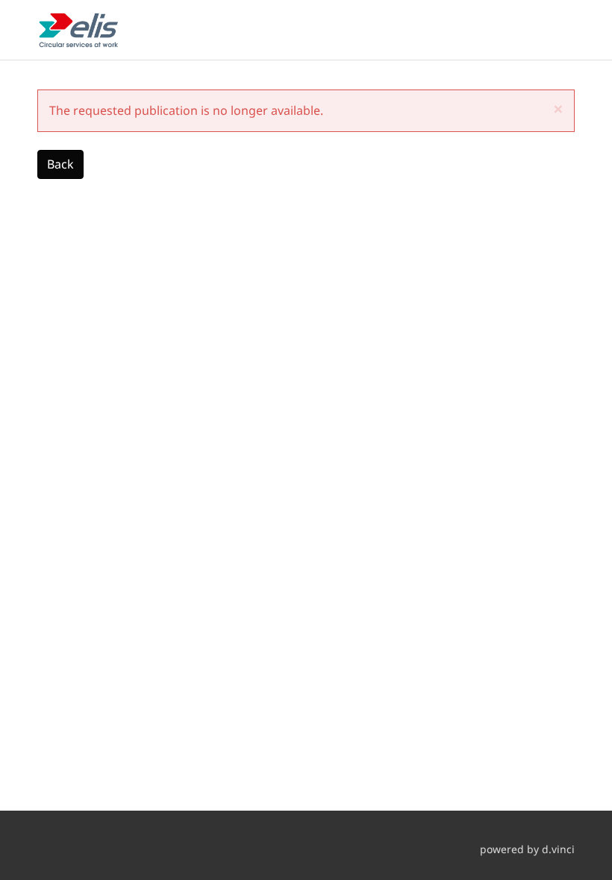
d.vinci (558, 849)
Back (60, 164)
